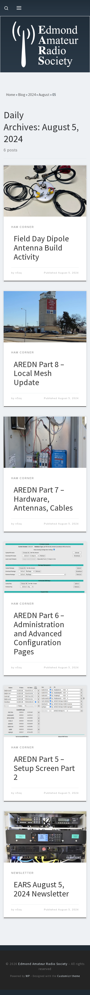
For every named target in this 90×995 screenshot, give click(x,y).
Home (10, 94)
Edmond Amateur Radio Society (42, 964)
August (44, 94)
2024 (32, 94)
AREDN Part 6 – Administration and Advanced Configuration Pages (39, 633)
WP (28, 976)
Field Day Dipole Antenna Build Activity (41, 247)
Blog (21, 94)
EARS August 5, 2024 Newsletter (41, 889)
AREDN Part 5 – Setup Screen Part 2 (44, 768)
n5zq (18, 272)
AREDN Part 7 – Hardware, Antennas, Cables (43, 499)
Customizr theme (68, 976)
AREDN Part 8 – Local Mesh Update (39, 373)
